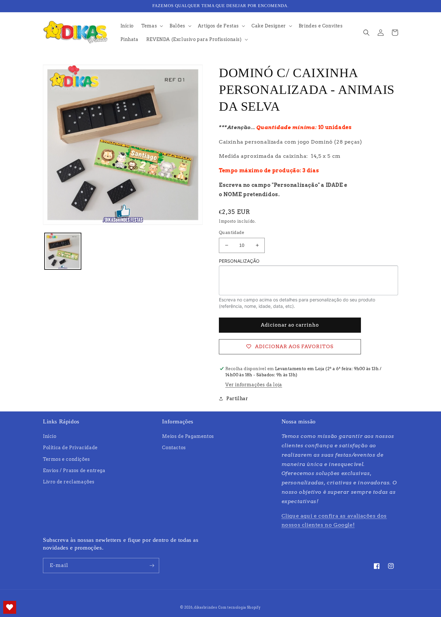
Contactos (174, 447)
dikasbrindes (205, 607)
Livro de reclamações (69, 481)
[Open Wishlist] (9, 607)
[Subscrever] (152, 565)
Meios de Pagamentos (188, 436)
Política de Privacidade (70, 447)
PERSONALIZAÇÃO (239, 261)
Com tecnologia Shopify (239, 607)
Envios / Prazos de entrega (74, 470)
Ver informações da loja (253, 384)
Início (49, 436)
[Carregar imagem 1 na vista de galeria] (63, 251)
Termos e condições (66, 459)
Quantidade (231, 232)
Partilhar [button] (237, 398)
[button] (152, 26)
